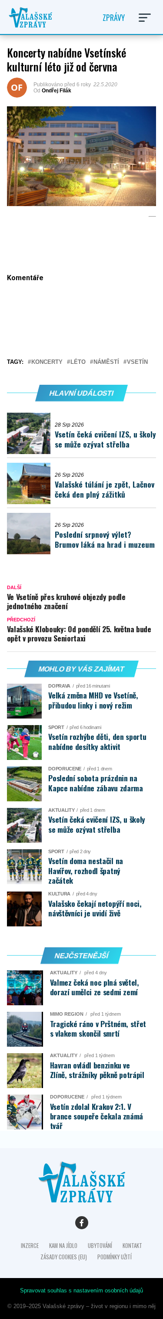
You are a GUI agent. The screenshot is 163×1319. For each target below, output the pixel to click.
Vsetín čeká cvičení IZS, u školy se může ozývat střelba (105, 439)
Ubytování (100, 1245)
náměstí (106, 362)
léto (78, 362)
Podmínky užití (114, 1257)
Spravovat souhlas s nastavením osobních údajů (81, 1290)
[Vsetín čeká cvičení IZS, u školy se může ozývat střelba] (31, 433)
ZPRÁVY (114, 17)
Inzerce (30, 1245)
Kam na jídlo (63, 1245)
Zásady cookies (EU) (63, 1257)
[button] (145, 17)
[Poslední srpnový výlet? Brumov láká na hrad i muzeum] (31, 533)
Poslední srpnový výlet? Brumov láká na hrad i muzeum (105, 539)
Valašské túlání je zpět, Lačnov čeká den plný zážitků (104, 489)
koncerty (47, 362)
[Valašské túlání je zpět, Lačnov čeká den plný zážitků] (31, 483)
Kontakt (132, 1245)
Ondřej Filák (56, 91)
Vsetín (137, 362)
